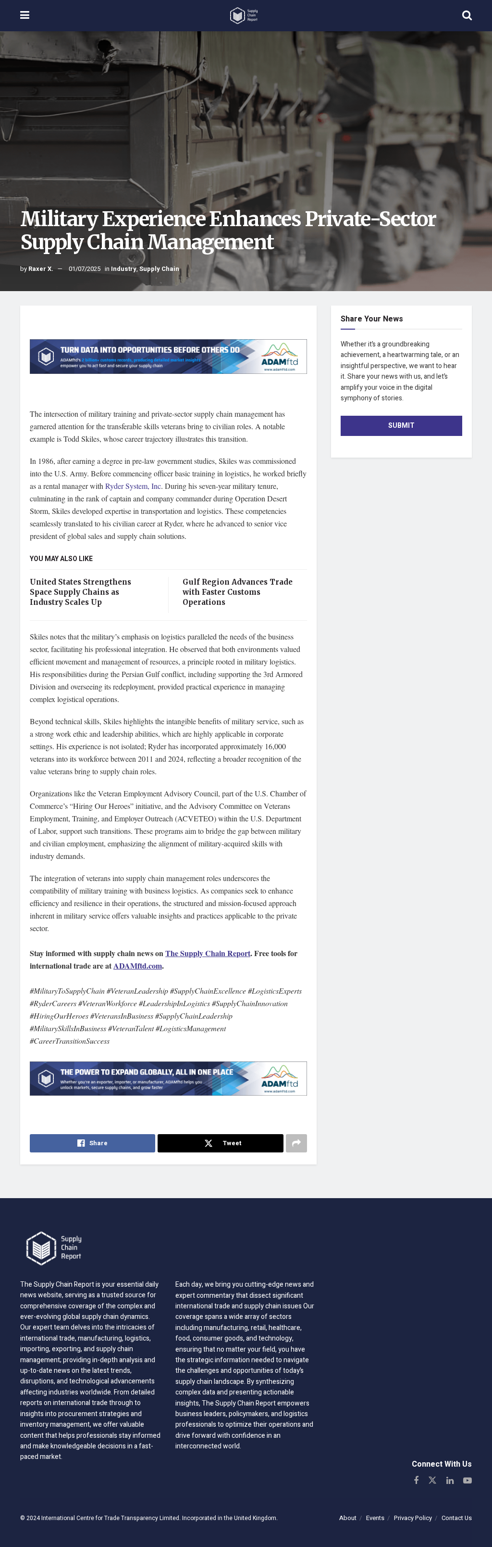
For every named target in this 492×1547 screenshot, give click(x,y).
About (348, 1517)
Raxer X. (40, 268)
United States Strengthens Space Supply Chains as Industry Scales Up (80, 592)
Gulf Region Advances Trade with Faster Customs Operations (238, 592)
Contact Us (457, 1517)
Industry (123, 268)
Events (375, 1517)
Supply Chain (159, 268)
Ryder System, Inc (133, 486)
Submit (401, 426)
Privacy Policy (413, 1517)
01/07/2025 (84, 268)
